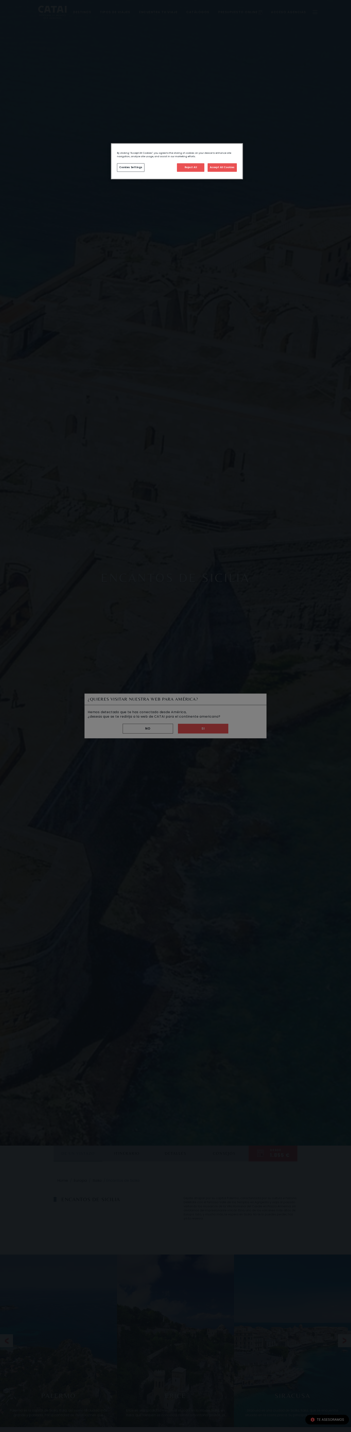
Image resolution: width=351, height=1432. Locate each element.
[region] (177, 161)
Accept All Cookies (222, 167)
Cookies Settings (130, 167)
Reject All (191, 167)
